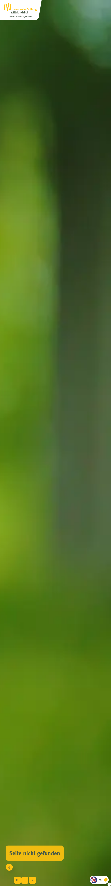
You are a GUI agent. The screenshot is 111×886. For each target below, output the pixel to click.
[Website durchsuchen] (17, 880)
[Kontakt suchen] (32, 880)
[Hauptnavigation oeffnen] (24, 880)
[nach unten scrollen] (9, 866)
